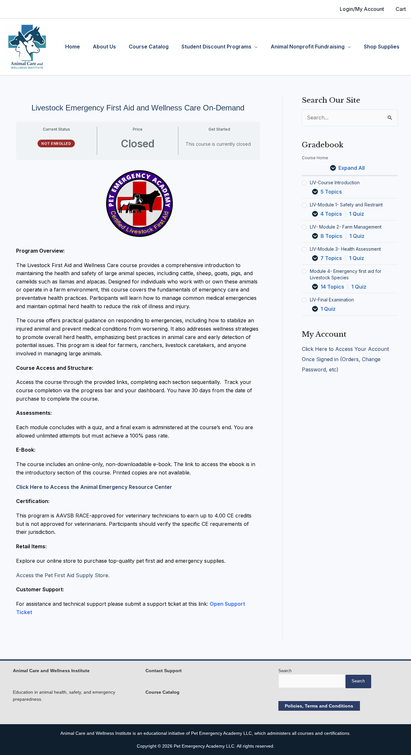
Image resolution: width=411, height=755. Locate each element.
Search (285, 670)
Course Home (315, 157)
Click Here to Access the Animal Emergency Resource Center (94, 487)
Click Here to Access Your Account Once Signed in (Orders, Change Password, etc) (345, 359)
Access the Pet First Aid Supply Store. (62, 575)
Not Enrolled (56, 143)
